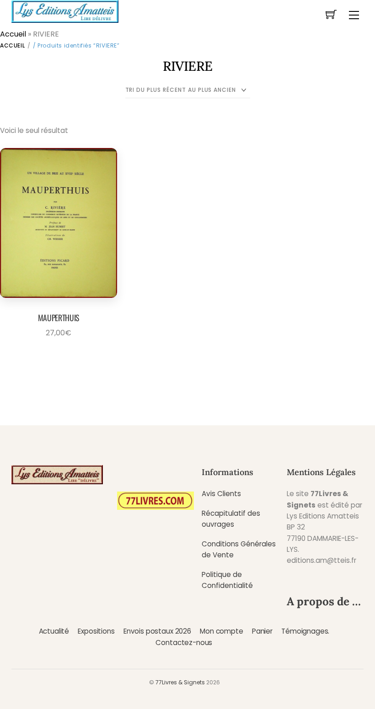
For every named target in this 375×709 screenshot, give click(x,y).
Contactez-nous (183, 642)
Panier (262, 631)
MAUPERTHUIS (58, 317)
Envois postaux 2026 (157, 631)
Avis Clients (221, 493)
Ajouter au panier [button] (55, 354)
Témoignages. (305, 631)
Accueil (13, 34)
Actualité (54, 631)
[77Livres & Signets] (64, 10)
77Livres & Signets (180, 682)
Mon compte (221, 631)
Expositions (96, 631)
